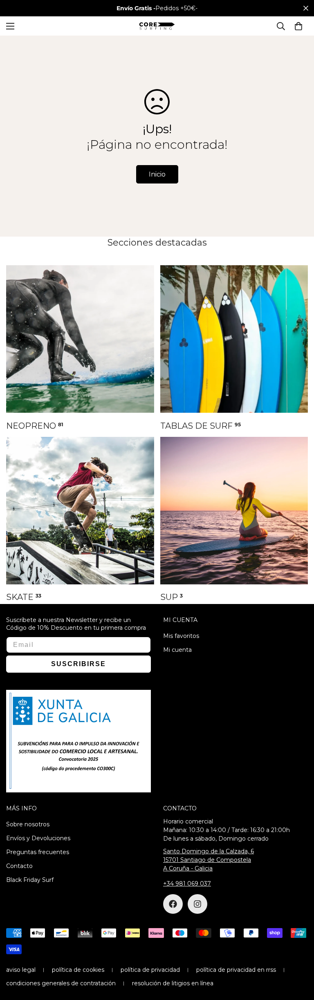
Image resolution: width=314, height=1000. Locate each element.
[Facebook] (173, 904)
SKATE (23, 597)
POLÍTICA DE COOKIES (78, 969)
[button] (298, 26)
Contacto (19, 866)
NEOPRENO (34, 426)
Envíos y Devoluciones (38, 838)
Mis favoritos (181, 636)
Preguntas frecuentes (37, 852)
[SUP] (234, 510)
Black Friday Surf (30, 880)
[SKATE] (80, 510)
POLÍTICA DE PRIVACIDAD (150, 969)
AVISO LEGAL (21, 969)
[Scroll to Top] (298, 955)
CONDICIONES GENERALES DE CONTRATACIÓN (61, 983)
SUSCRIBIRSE (78, 663)
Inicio (157, 174)
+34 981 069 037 (187, 883)
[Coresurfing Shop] (157, 26)
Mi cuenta (177, 649)
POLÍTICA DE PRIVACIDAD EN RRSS (236, 969)
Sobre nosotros (27, 824)
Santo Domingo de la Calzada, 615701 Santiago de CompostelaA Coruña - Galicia (208, 860)
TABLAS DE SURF (200, 426)
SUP (171, 597)
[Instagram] (197, 904)
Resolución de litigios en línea (172, 983)
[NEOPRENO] (80, 339)
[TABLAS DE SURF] (234, 339)
